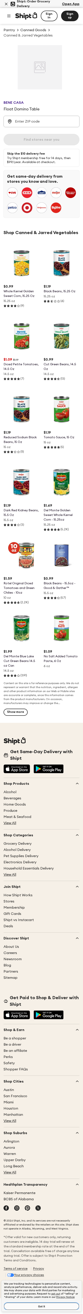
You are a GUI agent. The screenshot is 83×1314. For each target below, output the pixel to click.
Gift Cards (12, 914)
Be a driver (12, 1044)
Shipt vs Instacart (19, 920)
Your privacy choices (29, 1275)
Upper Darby (15, 1160)
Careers (10, 953)
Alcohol (10, 792)
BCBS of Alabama (19, 1199)
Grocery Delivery (18, 843)
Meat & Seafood (17, 817)
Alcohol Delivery (17, 850)
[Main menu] (8, 16)
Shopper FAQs (16, 1069)
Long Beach (14, 1166)
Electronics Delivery (20, 862)
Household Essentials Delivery (29, 868)
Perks (8, 1057)
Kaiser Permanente (19, 1193)
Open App (70, 4)
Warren (10, 1154)
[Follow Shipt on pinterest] (27, 1208)
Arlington (11, 1141)
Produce (10, 810)
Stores (9, 901)
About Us (11, 946)
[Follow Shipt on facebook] (6, 1208)
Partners (11, 971)
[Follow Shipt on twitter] (38, 1208)
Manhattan (13, 1114)
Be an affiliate (15, 1050)
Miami (9, 1102)
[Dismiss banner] (6, 4)
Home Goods (15, 804)
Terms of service (15, 1268)
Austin (9, 1090)
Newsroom (13, 959)
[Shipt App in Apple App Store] (17, 769)
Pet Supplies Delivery (21, 856)
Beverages (12, 798)
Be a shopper (15, 1038)
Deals (8, 926)
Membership (14, 907)
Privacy (38, 1268)
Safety (9, 1063)
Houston (11, 1108)
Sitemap (10, 977)
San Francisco (15, 1096)
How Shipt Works (18, 895)
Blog (7, 965)
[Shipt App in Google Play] (49, 769)
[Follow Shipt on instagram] (16, 1208)
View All (10, 823)
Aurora (9, 1147)
